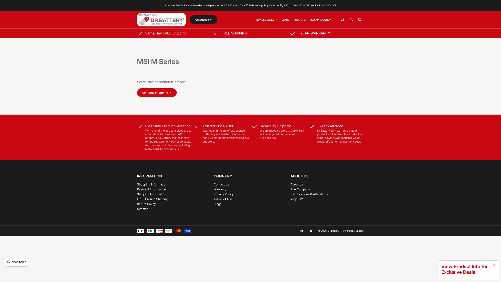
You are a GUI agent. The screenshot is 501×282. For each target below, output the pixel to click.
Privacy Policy (223, 194)
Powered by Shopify (353, 230)
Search (286, 19)
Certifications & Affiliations (309, 194)
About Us (296, 184)
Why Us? (296, 199)
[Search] (342, 19)
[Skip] (494, 265)
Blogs (218, 204)
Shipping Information (151, 194)
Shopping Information (152, 184)
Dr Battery (333, 230)
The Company (300, 189)
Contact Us (221, 184)
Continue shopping (155, 92)
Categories (202, 19)
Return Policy (146, 204)
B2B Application (320, 19)
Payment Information (151, 189)
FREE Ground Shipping (153, 199)
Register (300, 19)
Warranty (220, 189)
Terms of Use (223, 199)
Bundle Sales (265, 19)
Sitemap (142, 209)
